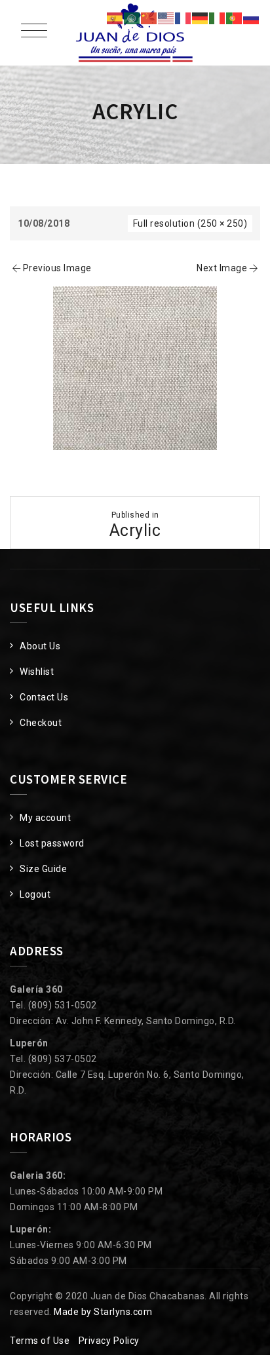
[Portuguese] (234, 17)
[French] (183, 17)
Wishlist (37, 671)
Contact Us (44, 697)
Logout (35, 894)
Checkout (41, 722)
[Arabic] (132, 17)
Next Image (222, 268)
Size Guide (43, 869)
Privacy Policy (109, 1340)
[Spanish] (115, 17)
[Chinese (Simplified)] (149, 17)
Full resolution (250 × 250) (190, 223)
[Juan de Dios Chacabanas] (135, 33)
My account (45, 817)
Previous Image (57, 268)
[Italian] (217, 17)
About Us (40, 646)
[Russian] (251, 17)
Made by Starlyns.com (103, 1312)
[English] (166, 17)
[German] (200, 17)
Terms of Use (39, 1340)
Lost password (52, 843)
